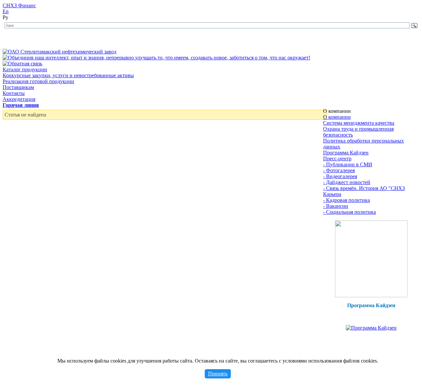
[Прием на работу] (371, 295)
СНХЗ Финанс (19, 5)
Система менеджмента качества (358, 123)
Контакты (14, 93)
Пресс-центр (337, 158)
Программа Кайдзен (346, 152)
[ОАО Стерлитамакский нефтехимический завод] (59, 51)
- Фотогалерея (339, 170)
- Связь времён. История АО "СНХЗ (364, 188)
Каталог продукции (25, 69)
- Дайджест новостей (346, 182)
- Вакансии (335, 206)
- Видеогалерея (340, 176)
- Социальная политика (349, 212)
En (6, 11)
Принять (217, 373)
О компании (337, 117)
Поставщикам (18, 87)
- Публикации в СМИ (347, 164)
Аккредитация (19, 99)
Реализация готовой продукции (38, 81)
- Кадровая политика (346, 200)
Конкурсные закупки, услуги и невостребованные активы (68, 75)
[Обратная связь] (22, 63)
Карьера (332, 194)
